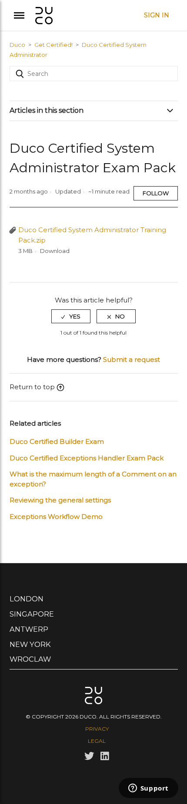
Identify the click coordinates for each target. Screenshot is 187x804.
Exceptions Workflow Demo (56, 516)
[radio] (70, 316)
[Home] (44, 14)
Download (55, 250)
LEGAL (97, 741)
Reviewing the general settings (60, 500)
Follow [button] (156, 193)
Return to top (32, 387)
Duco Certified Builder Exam (57, 441)
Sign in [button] (156, 15)
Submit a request (131, 359)
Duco (17, 44)
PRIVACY (97, 728)
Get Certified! (53, 44)
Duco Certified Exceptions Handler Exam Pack (87, 458)
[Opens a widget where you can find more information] (148, 789)
